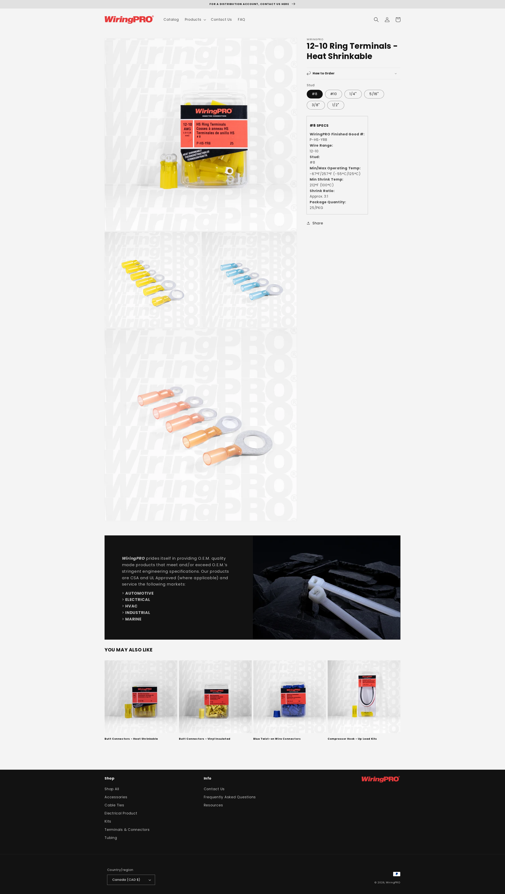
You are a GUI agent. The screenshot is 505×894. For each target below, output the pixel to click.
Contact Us (214, 789)
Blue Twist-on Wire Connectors (277, 739)
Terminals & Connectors (127, 829)
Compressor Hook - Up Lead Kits (352, 739)
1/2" (335, 105)
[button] (195, 20)
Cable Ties (114, 805)
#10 (333, 94)
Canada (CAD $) (126, 879)
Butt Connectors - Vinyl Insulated (204, 739)
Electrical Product (121, 813)
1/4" (353, 94)
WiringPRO (393, 882)
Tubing (111, 837)
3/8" (316, 105)
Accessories (116, 797)
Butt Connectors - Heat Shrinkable (131, 739)
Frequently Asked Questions (230, 797)
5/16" (374, 94)
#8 (315, 94)
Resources (213, 805)
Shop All (112, 789)
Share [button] (317, 223)
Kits (108, 821)
